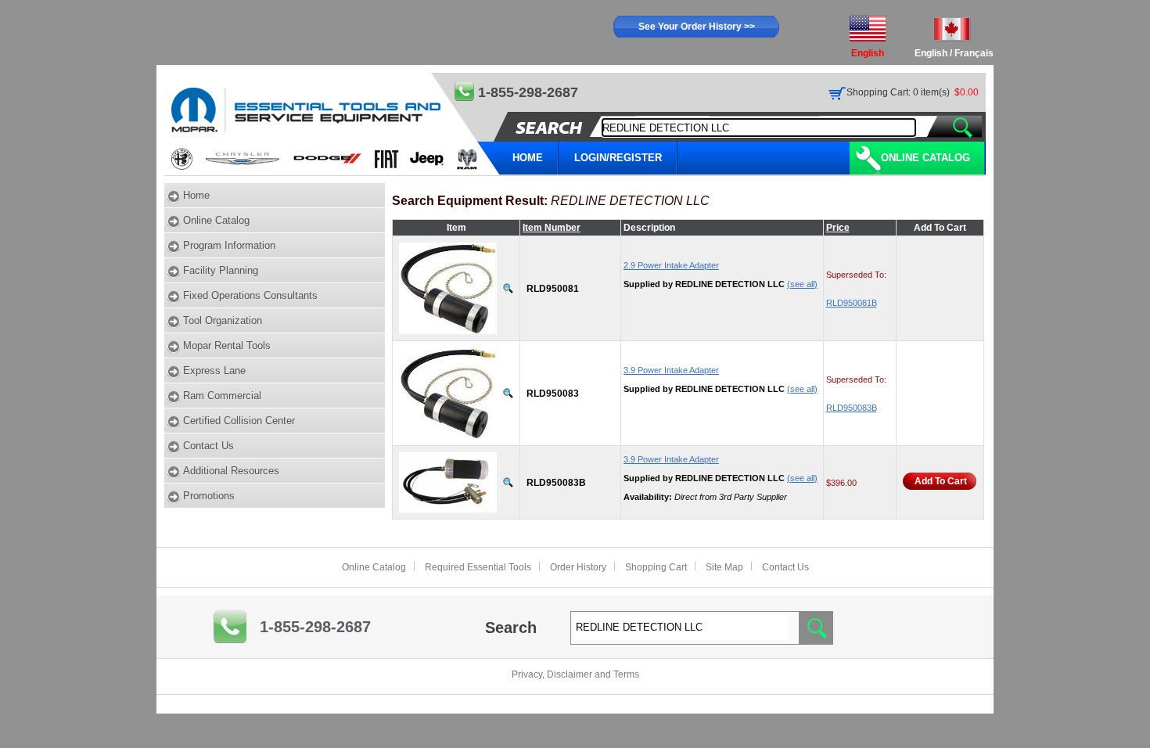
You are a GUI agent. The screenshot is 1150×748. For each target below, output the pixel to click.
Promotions (209, 496)
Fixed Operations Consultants (250, 295)
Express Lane (214, 370)
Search (511, 627)
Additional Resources (231, 470)
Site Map (724, 567)
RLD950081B (851, 302)
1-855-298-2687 (315, 626)
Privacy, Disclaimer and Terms (575, 674)
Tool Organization (222, 320)
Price (838, 227)
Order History (578, 567)
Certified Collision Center (239, 420)
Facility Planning (220, 270)
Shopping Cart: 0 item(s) (898, 92)
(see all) (802, 284)
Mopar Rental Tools (227, 345)
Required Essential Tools (478, 567)
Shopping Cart (656, 567)
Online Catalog (925, 158)
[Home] (332, 124)
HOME (527, 158)
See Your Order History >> (696, 26)
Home (196, 195)
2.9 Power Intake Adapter (671, 265)
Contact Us (208, 445)
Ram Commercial (222, 395)
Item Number (551, 227)
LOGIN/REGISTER (618, 158)
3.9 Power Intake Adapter (671, 370)
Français (974, 53)
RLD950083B (851, 407)
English (931, 53)
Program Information (229, 245)
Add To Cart (941, 481)
